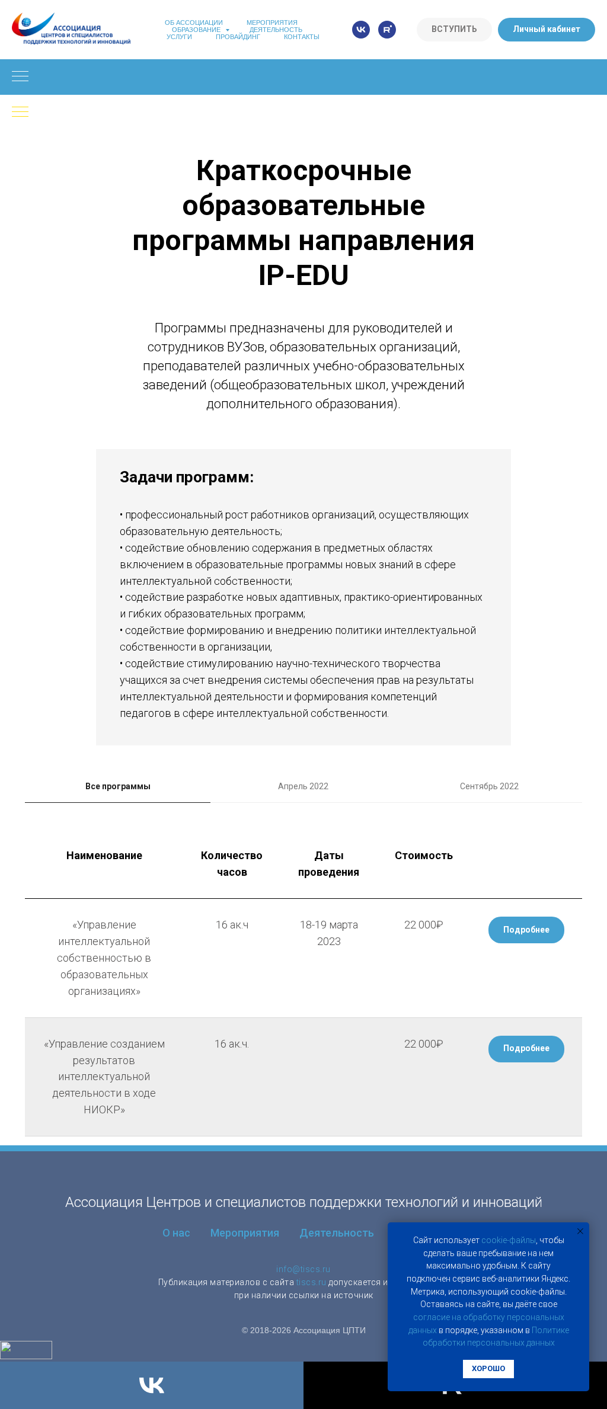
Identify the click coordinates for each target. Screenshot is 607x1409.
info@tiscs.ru (303, 1269)
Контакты (302, 36)
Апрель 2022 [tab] (303, 786)
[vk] (361, 30)
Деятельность (276, 29)
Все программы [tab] (118, 786)
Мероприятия (272, 22)
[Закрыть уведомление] (580, 1231)
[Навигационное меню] (20, 77)
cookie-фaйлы (508, 1240)
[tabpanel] (303, 983)
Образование (197, 29)
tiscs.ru (311, 1282)
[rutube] (387, 30)
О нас (176, 1233)
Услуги (179, 36)
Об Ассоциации (194, 22)
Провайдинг (238, 36)
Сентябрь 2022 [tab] (489, 786)
